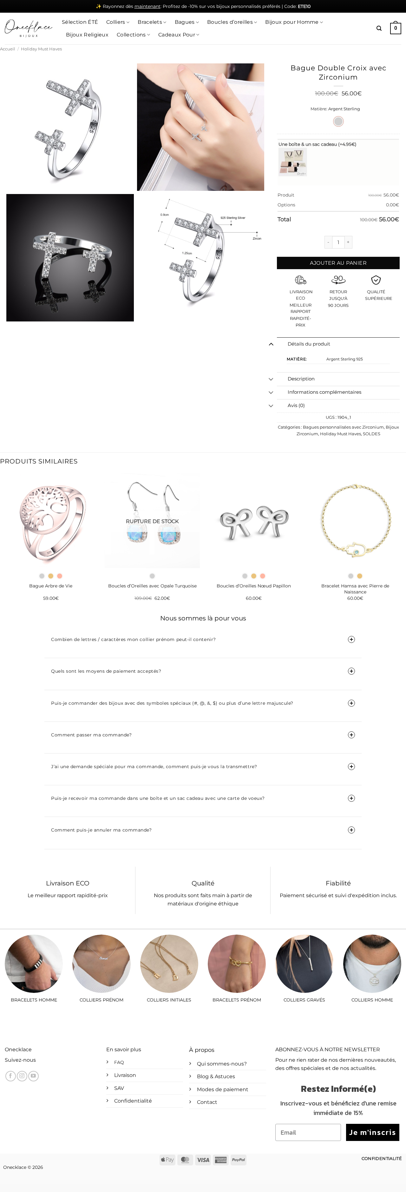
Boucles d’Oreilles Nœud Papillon (254, 586)
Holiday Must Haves (41, 49)
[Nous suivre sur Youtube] (33, 1076)
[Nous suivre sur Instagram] (22, 1076)
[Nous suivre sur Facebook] (10, 1076)
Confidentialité (133, 1101)
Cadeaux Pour (176, 35)
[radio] (338, 121)
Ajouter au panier (338, 263)
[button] (379, 28)
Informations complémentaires (324, 392)
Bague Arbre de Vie (50, 586)
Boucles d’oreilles (230, 22)
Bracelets (150, 22)
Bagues (185, 22)
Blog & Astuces (216, 1076)
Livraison (125, 1075)
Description (301, 379)
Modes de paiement (222, 1089)
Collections (131, 35)
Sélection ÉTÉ (80, 22)
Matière (318, 109)
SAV (119, 1088)
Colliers (115, 22)
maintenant (147, 6)
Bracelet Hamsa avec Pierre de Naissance (355, 589)
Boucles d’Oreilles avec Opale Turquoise (152, 586)
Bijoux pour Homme (291, 22)
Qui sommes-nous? (222, 1064)
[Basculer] (271, 344)
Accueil (7, 49)
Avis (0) (296, 405)
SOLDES (371, 433)
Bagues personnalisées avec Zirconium (343, 427)
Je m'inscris (372, 1132)
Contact (207, 1102)
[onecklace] (28, 28)
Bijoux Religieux (87, 35)
